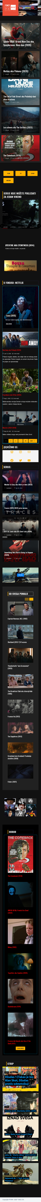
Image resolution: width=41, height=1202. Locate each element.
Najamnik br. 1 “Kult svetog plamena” (17, 1179)
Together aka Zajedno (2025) (17, 973)
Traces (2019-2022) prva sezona (15, 508)
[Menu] (21, 8)
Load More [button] (20, 1048)
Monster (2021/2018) (9, 428)
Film (5, 38)
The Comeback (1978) (12, 155)
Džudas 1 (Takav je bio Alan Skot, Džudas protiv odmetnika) (19, 1080)
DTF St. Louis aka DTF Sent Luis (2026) (18, 531)
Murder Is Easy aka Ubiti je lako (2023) (18, 484)
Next (31, 441)
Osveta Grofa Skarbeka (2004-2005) (20, 1111)
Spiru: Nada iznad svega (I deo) (18, 1134)
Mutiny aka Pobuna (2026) (15, 71)
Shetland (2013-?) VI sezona (17, 642)
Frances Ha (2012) (14, 716)
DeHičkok (8, 488)
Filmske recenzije (14, 38)
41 (25, 441)
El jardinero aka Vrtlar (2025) (12, 395)
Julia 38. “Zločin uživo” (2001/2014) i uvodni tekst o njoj (20, 1156)
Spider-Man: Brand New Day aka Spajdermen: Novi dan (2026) (18, 43)
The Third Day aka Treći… (17, 236)
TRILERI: (20, 575)
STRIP (6, 1072)
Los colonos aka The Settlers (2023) (18, 127)
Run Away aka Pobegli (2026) (12, 350)
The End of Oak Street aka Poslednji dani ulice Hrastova (19, 98)
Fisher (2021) (12, 782)
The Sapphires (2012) (15, 736)
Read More (9, 324)
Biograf (7, 74)
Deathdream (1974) (14, 1006)
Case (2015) (11, 315)
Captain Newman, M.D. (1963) (17, 618)
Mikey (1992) (12, 947)
